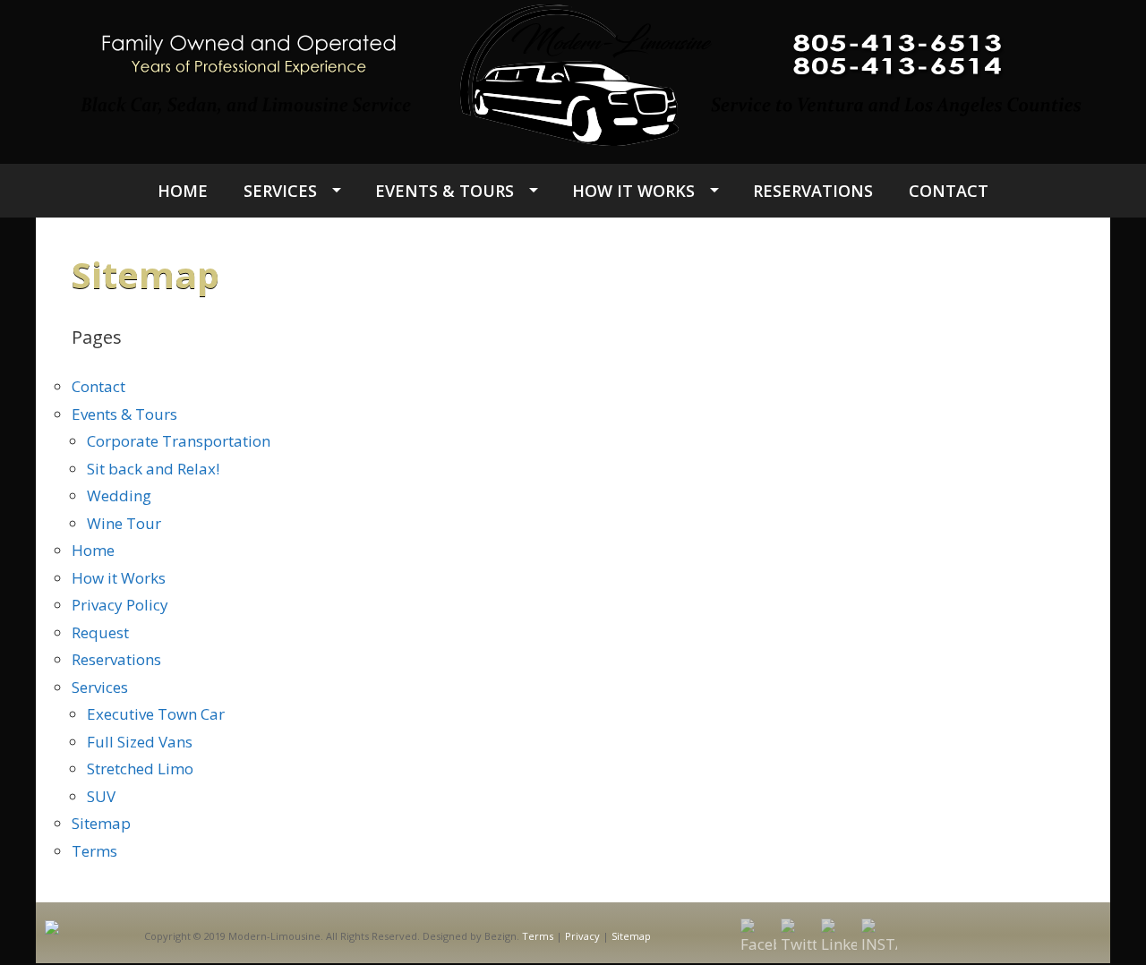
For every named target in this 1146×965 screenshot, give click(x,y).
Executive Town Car (156, 714)
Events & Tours (444, 190)
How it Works (633, 190)
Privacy (582, 936)
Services (280, 190)
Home (183, 190)
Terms (94, 851)
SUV (101, 796)
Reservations (813, 190)
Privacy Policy (120, 604)
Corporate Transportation (178, 441)
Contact (948, 190)
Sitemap (101, 823)
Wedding (119, 495)
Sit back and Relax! (153, 468)
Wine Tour (124, 523)
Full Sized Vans (139, 741)
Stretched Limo (140, 768)
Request (100, 632)
